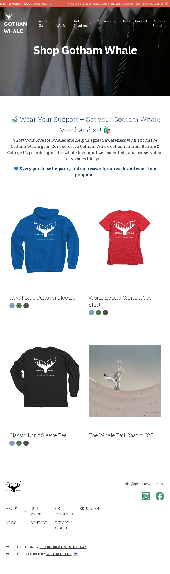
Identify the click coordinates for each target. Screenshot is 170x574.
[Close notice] (166, 3)
